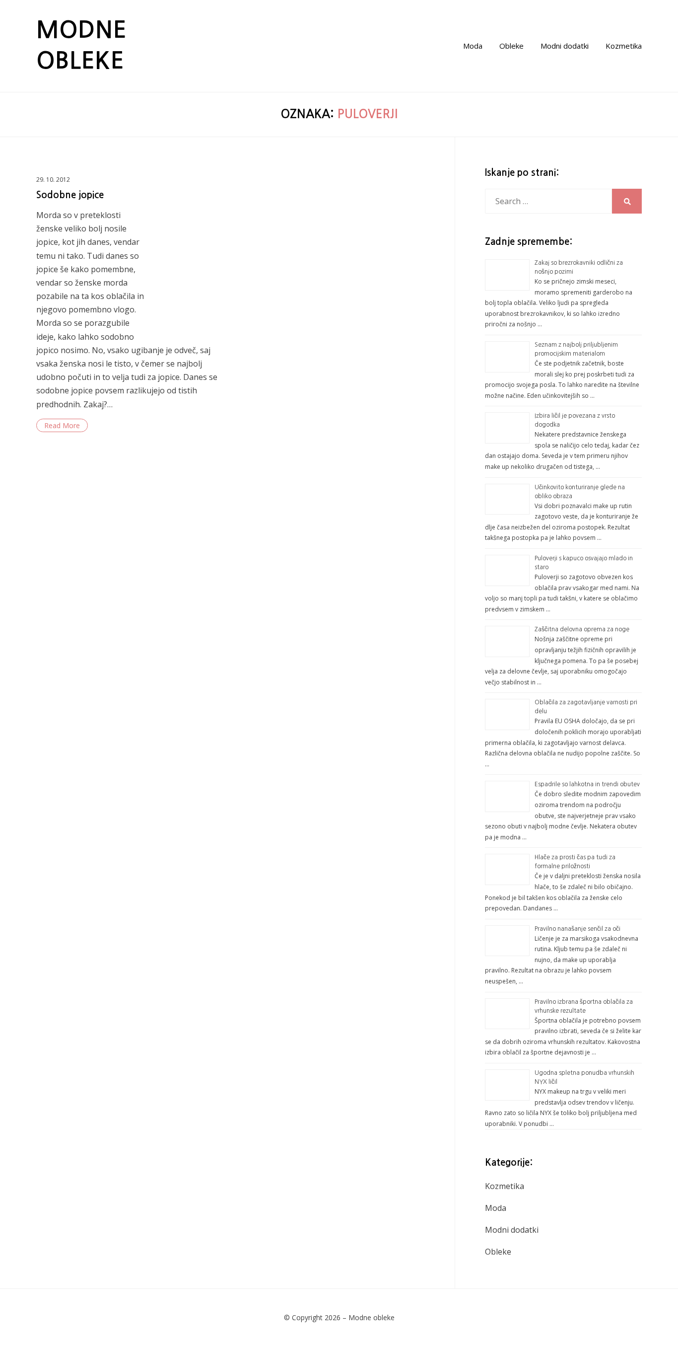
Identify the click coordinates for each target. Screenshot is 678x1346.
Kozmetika (624, 46)
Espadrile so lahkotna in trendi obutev (587, 784)
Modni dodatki (565, 46)
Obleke (511, 46)
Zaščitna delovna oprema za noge (582, 629)
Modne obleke (371, 1317)
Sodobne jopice (70, 195)
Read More (62, 425)
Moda (472, 46)
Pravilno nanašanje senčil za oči (577, 929)
